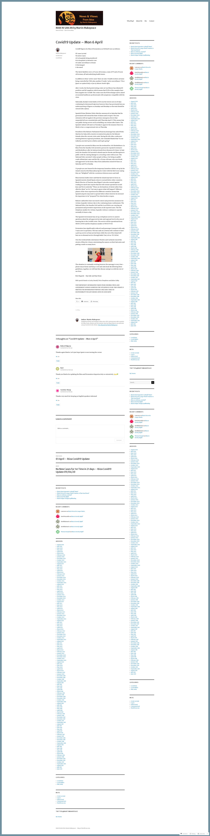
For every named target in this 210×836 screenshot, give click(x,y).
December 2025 (61, 558)
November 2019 (61, 677)
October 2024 (60, 581)
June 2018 (59, 707)
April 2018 (59, 710)
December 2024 (61, 577)
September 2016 (61, 743)
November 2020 (61, 657)
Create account (61, 796)
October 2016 (60, 741)
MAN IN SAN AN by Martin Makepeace (76, 27)
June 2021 (59, 644)
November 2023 (61, 598)
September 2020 (61, 660)
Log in (59, 798)
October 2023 (60, 600)
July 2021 (59, 643)
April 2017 (59, 731)
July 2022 (59, 622)
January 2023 (60, 613)
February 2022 (61, 631)
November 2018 (61, 698)
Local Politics (60, 782)
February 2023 (61, 612)
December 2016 (61, 738)
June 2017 (59, 727)
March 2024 (60, 593)
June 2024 (60, 588)
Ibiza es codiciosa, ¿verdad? (64, 495)
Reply (58, 361)
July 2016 (59, 746)
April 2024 (60, 591)
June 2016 (59, 748)
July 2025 (59, 565)
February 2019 (61, 693)
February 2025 (61, 574)
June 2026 (60, 548)
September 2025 (61, 562)
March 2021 (60, 650)
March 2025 (60, 572)
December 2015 (61, 758)
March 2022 (60, 629)
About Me (139, 21)
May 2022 (59, 626)
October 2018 (60, 700)
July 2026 (59, 546)
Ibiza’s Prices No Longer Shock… (76, 511)
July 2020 (59, 663)
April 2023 (60, 608)
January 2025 (60, 575)
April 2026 (60, 551)
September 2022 (61, 619)
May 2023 (59, 607)
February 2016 (61, 755)
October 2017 (60, 720)
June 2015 (59, 769)
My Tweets (59, 816)
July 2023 (59, 603)
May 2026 (59, 550)
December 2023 (61, 596)
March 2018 (60, 712)
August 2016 (60, 745)
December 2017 (61, 717)
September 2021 (61, 639)
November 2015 (61, 760)
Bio (146, 21)
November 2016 (61, 739)
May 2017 (59, 729)
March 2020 (60, 670)
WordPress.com (61, 803)
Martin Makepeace (61, 53)
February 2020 (61, 672)
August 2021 (60, 641)
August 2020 (60, 662)
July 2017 (59, 726)
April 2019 (59, 689)
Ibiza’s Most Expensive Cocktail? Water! (67, 491)
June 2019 (59, 686)
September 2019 (61, 681)
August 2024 (60, 584)
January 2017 (60, 736)
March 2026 (60, 553)
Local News (59, 58)
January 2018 (60, 715)
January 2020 (60, 674)
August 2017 (60, 724)
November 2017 (61, 719)
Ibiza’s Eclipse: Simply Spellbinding (66, 498)
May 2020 (60, 667)
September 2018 (61, 701)
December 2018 (61, 696)
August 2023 (60, 601)
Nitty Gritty (60, 784)
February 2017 (61, 734)
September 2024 (61, 582)
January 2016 (60, 757)
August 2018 (60, 703)
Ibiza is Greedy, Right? (63, 496)
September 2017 (61, 722)
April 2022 (60, 627)
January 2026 (60, 556)
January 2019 (60, 695)
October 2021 (60, 638)
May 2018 (59, 708)
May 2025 (59, 569)
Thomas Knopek (65, 531)
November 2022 (61, 615)
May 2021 (59, 646)
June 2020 (60, 665)
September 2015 (61, 764)
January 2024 (60, 594)
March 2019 (60, 691)
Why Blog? (130, 21)
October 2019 (60, 679)
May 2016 (59, 750)
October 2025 (60, 560)
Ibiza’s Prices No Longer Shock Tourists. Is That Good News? (73, 493)
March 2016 (60, 753)
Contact (151, 21)
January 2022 (60, 632)
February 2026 (61, 555)
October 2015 (60, 762)
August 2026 (60, 544)
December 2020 (61, 655)
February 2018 (61, 713)
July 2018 (59, 705)
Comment (119, 440)
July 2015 (59, 767)
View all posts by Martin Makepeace (107, 325)
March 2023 (60, 610)
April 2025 (60, 570)
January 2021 (60, 653)
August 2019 (60, 682)
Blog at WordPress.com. (83, 828)
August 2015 (60, 765)
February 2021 (61, 651)
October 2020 (60, 658)
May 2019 (59, 688)
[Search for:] (140, 382)
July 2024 (59, 586)
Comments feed (61, 801)
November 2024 (61, 579)
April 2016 (59, 751)
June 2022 (60, 624)
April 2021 (60, 648)
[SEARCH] (152, 382)
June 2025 (59, 567)
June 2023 (60, 605)
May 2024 (60, 589)
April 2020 (60, 669)
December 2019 (61, 676)
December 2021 (61, 634)
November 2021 (61, 636)
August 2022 (60, 620)
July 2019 (59, 684)
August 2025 (60, 563)
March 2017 (60, 732)
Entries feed (60, 799)
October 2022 (60, 617)
